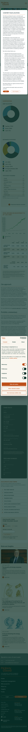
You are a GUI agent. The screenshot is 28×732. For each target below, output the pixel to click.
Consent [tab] (5, 342)
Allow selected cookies (14, 388)
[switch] (24, 369)
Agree (6, 91)
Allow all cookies (14, 384)
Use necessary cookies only (14, 392)
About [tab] (23, 342)
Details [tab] (14, 342)
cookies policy (13, 358)
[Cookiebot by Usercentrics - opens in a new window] (20, 338)
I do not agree (15, 91)
